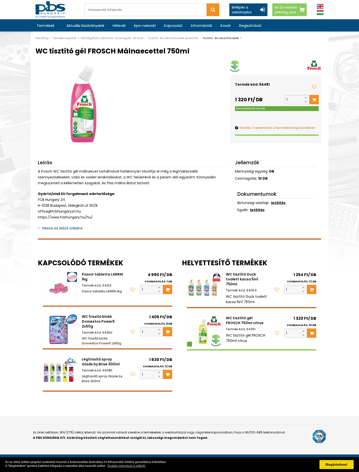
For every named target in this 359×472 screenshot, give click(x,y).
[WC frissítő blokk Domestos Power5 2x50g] (60, 329)
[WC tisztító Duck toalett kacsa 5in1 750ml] (204, 287)
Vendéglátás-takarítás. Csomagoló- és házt (112, 38)
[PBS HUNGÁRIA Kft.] (50, 9)
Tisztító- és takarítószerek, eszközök (173, 38)
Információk (201, 25)
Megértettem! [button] (337, 464)
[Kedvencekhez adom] (314, 86)
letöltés (278, 202)
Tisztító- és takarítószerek (220, 38)
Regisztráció (250, 25)
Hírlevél (119, 25)
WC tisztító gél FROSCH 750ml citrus (245, 320)
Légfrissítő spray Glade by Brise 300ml (101, 362)
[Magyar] (320, 12)
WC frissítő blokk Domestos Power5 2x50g (98, 321)
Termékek (45, 25)
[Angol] (320, 6)
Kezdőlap (41, 38)
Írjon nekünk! (145, 25)
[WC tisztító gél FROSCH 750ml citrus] (204, 331)
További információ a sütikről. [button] (126, 466)
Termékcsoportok (64, 38)
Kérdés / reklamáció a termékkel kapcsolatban (277, 127)
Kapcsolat (173, 25)
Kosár (226, 25)
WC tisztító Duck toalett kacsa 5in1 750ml (242, 279)
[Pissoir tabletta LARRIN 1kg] (60, 287)
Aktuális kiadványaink (85, 25)
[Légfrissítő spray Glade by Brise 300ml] (60, 372)
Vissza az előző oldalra (62, 228)
